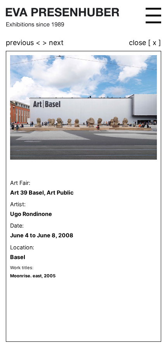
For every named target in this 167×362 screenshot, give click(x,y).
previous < (24, 42)
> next (53, 42)
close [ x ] (145, 43)
